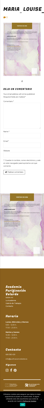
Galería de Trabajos (13, 303)
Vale (22, 404)
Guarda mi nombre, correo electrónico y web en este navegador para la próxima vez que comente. (22, 163)
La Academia (11, 300)
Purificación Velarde (20, 12)
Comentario (8, 101)
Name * (6, 132)
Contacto (9, 306)
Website (6, 151)
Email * (6, 141)
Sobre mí (9, 297)
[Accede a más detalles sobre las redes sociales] (22, 81)
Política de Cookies (29, 401)
